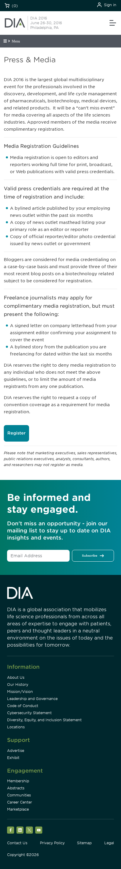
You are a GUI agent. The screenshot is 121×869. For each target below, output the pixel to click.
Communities (19, 795)
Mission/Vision (20, 691)
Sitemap (84, 843)
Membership (18, 781)
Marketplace (18, 809)
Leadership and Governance (32, 698)
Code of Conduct (22, 706)
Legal (109, 843)
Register (16, 433)
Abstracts (15, 788)
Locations (16, 727)
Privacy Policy (52, 843)
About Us (15, 677)
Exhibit (13, 757)
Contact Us (17, 843)
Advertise (15, 750)
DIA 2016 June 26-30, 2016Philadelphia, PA (46, 23)
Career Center (19, 802)
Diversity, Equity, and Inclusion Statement (44, 720)
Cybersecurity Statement (29, 713)
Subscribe (89, 555)
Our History (17, 684)
